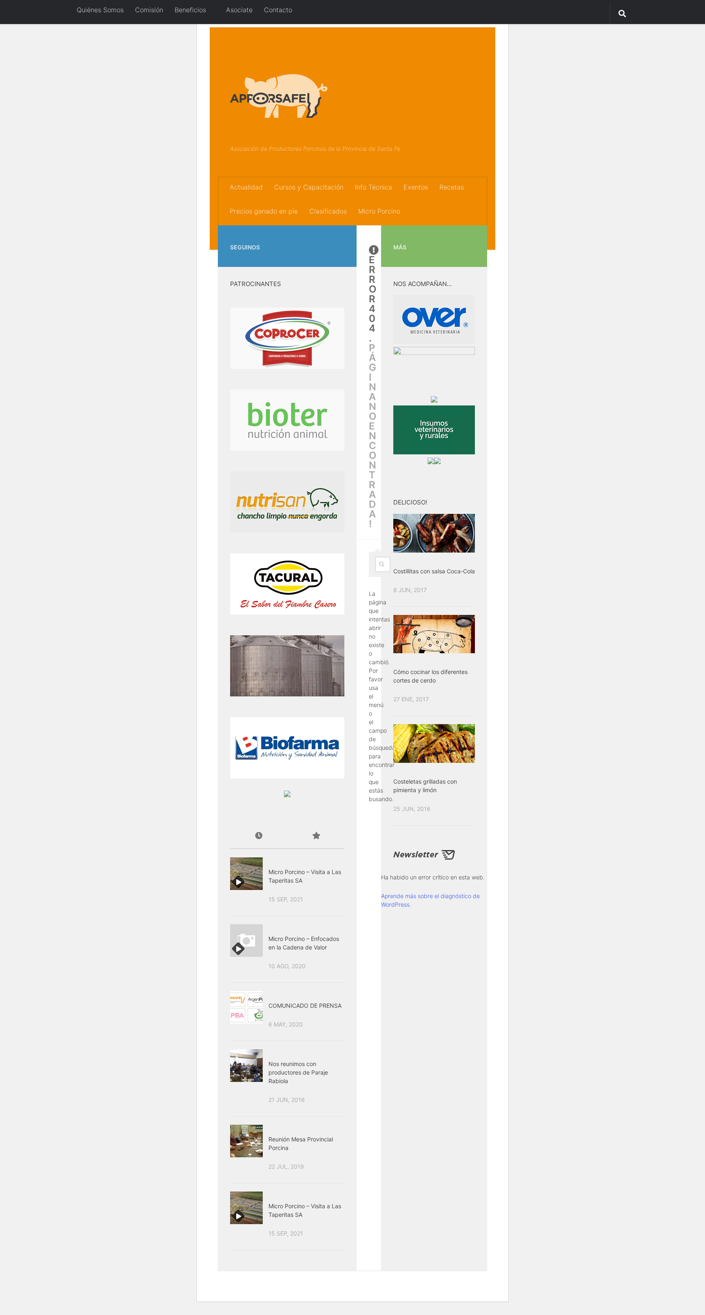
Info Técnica (373, 187)
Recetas (451, 187)
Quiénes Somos (100, 10)
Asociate (238, 10)
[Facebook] (326, 237)
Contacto (278, 10)
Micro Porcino (379, 211)
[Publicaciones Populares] (315, 836)
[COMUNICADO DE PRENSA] (246, 1007)
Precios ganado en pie (264, 211)
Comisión (149, 10)
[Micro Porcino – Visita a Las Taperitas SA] (246, 873)
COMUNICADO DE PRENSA (304, 1005)
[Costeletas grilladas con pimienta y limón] (434, 743)
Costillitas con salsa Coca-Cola (434, 571)
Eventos (415, 187)
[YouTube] (339, 237)
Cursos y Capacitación (309, 187)
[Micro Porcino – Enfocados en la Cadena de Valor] (246, 940)
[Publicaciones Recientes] (258, 836)
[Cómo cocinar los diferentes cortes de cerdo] (434, 634)
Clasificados (328, 211)
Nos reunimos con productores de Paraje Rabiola (298, 1072)
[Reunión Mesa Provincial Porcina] (246, 1141)
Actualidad (246, 187)
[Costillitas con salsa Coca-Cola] (434, 533)
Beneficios (190, 10)
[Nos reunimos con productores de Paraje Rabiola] (246, 1065)
